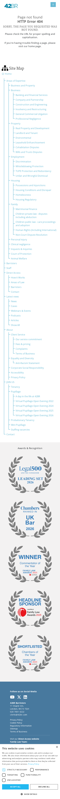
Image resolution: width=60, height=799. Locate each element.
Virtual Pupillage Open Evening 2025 (34, 410)
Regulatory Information (21, 725)
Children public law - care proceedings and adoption (36, 223)
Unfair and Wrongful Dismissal (32, 175)
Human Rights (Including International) (36, 230)
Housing (15, 180)
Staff (8, 268)
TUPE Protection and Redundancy (33, 171)
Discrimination (23, 161)
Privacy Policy (18, 377)
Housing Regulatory (26, 199)
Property (15, 123)
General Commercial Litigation (32, 114)
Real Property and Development (32, 128)
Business (15, 90)
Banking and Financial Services (32, 94)
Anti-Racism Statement (28, 363)
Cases (14, 306)
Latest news (12, 296)
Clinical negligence (20, 244)
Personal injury (19, 239)
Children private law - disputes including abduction (31, 215)
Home (8, 73)
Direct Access (13, 272)
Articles (15, 320)
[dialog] (30, 771)
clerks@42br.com (18, 714)
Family (14, 204)
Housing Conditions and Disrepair (33, 190)
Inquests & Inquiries (21, 249)
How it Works (18, 277)
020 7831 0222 (17, 711)
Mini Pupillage (18, 424)
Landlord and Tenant (27, 133)
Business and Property (23, 85)
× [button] (57, 747)
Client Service (18, 334)
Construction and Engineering (31, 104)
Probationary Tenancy (22, 420)
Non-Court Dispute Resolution (31, 234)
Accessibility (17, 372)
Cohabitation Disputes (27, 147)
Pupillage (16, 391)
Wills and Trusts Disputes (29, 152)
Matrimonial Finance (26, 209)
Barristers (11, 263)
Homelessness (23, 194)
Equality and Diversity (22, 358)
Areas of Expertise (15, 80)
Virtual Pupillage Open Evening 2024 (34, 405)
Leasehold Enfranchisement (30, 142)
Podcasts (16, 315)
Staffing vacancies (20, 429)
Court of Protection (21, 253)
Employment (17, 156)
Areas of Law (17, 282)
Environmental (23, 137)
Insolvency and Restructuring (31, 109)
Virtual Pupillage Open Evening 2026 (34, 415)
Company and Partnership (29, 99)
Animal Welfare (19, 258)
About (9, 329)
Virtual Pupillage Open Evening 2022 (34, 401)
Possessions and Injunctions (30, 185)
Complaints (22, 348)
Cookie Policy (16, 722)
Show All (15, 325)
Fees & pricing (23, 344)
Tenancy (15, 386)
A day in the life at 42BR (28, 396)
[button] (30, 794)
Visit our (24, 739)
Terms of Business (25, 353)
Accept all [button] (15, 787)
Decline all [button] (44, 787)
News (14, 301)
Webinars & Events (21, 310)
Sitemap (14, 728)
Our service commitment (29, 339)
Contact (15, 291)
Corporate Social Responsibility (27, 367)
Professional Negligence (28, 118)
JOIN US (10, 382)
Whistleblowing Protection (29, 166)
